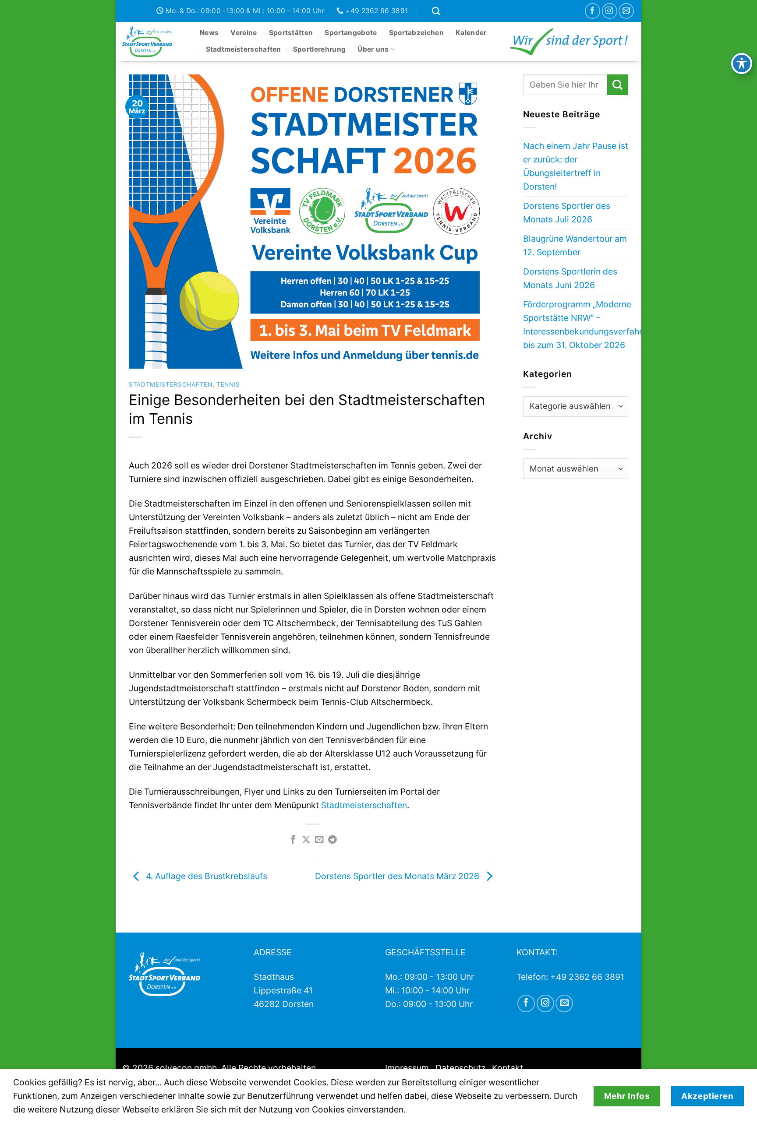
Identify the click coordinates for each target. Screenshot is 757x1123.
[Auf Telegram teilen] (332, 840)
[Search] (436, 10)
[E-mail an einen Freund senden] (319, 840)
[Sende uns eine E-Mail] (626, 10)
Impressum (407, 1068)
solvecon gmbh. (187, 1068)
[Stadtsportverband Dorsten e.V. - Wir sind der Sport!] (154, 41)
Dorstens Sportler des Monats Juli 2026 (566, 213)
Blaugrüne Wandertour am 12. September (575, 245)
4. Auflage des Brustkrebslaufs (205, 876)
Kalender (471, 32)
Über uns (373, 49)
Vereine (243, 32)
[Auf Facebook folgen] (592, 10)
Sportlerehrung (319, 49)
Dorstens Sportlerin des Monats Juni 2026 (570, 278)
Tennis (228, 384)
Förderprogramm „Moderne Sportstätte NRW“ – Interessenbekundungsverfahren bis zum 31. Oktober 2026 (587, 324)
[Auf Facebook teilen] (293, 840)
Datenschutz (460, 1068)
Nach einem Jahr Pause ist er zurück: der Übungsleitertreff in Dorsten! (575, 166)
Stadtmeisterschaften (243, 49)
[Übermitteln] (617, 84)
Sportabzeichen (416, 32)
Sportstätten (291, 32)
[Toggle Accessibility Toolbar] (741, 63)
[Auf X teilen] (306, 840)
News (209, 32)
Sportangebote (351, 32)
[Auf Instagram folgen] (609, 10)
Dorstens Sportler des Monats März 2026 (398, 876)
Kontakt (507, 1068)
